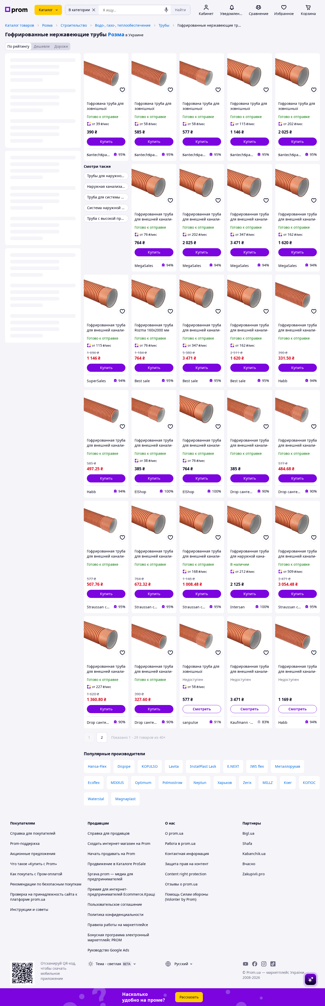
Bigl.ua (248, 833)
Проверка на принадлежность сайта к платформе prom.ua (43, 897)
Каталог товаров (19, 25)
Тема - (108, 963)
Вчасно (248, 863)
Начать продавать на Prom (111, 853)
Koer (288, 782)
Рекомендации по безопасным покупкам (45, 884)
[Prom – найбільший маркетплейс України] (16, 10)
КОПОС (309, 782)
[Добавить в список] (122, 90)
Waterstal (96, 798)
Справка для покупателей (32, 833)
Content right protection (185, 873)
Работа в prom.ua (180, 843)
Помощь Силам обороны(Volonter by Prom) (186, 897)
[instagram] (264, 964)
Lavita (174, 766)
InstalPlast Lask (203, 766)
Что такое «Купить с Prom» (33, 863)
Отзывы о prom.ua (181, 884)
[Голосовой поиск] (166, 10)
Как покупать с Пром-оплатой (36, 873)
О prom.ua (174, 833)
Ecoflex (94, 782)
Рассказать (189, 997)
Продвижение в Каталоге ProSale (117, 863)
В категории (79, 9)
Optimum (143, 782)
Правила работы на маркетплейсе (118, 924)
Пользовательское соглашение (115, 904)
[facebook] (255, 964)
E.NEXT (233, 766)
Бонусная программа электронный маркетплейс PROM (118, 937)
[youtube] (245, 964)
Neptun (199, 782)
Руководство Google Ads (108, 950)
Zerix (247, 782)
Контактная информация (187, 853)
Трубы (164, 25)
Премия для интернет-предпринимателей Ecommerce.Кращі (121, 892)
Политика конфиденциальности (115, 914)
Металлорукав (287, 766)
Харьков (225, 782)
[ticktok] (273, 964)
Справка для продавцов (108, 833)
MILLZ (268, 782)
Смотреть (202, 709)
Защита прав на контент (186, 863)
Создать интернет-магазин (111, 843)
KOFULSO (150, 766)
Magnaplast (125, 798)
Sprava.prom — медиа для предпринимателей (110, 876)
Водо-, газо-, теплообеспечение (123, 25)
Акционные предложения (32, 853)
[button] (106, 142)
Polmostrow (172, 782)
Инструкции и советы (29, 909)
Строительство (74, 25)
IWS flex (257, 766)
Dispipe (124, 766)
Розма (47, 25)
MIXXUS (117, 782)
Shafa (247, 843)
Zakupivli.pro (253, 873)
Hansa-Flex (97, 766)
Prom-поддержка (25, 843)
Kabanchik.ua (254, 853)
